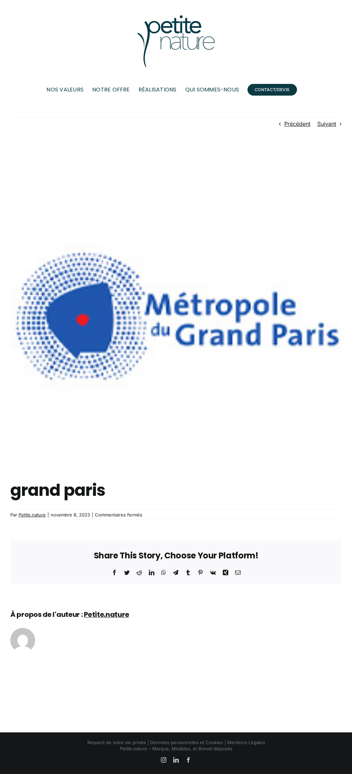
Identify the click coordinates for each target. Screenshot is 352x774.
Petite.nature (32, 514)
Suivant (326, 123)
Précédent (297, 123)
